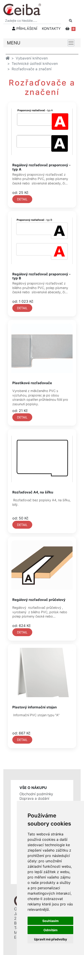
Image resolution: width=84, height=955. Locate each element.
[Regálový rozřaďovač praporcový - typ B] (42, 239)
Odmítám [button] (50, 930)
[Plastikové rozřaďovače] (42, 348)
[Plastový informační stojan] (42, 672)
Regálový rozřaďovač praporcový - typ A (41, 167)
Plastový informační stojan (34, 707)
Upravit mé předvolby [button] (50, 939)
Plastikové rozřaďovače (32, 383)
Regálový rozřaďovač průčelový (38, 600)
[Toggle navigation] (71, 43)
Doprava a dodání (34, 798)
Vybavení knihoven (32, 58)
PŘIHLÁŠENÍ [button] (26, 28)
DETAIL (22, 199)
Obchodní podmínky (36, 794)
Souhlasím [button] (50, 921)
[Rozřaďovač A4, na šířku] (42, 457)
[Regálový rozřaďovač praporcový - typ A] (42, 130)
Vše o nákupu (33, 787)
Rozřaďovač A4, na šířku (32, 492)
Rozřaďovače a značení (32, 69)
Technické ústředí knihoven (35, 63)
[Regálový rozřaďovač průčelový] (42, 565)
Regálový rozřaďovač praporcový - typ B (41, 276)
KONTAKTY (51, 28)
